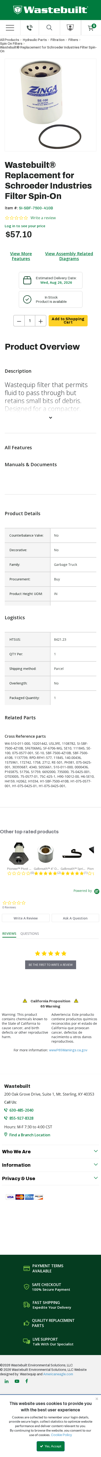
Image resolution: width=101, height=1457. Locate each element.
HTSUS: (15, 639)
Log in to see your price (25, 225)
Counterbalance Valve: (26, 535)
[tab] (25, 918)
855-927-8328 (21, 1118)
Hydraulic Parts (35, 40)
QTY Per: (16, 654)
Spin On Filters (11, 43)
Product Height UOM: (26, 593)
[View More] (50, 417)
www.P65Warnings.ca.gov (68, 1050)
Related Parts (20, 717)
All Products (9, 40)
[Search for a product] (49, 27)
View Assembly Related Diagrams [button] (69, 256)
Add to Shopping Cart (68, 320)
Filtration (57, 40)
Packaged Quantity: (24, 698)
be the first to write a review (51, 965)
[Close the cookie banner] (97, 1398)
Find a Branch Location (29, 1134)
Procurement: (19, 579)
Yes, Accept (52, 1446)
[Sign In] (70, 27)
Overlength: (18, 683)
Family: (14, 564)
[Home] (50, 10)
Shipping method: (22, 668)
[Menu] (10, 27)
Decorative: (18, 550)
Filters (73, 40)
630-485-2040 (21, 1110)
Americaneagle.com (58, 1374)
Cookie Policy (61, 1435)
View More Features (21, 256)
